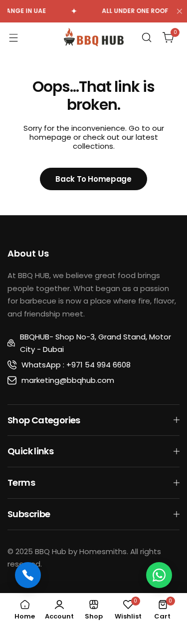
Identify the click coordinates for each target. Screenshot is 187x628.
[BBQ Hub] (94, 37)
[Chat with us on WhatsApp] (159, 575)
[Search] (147, 37)
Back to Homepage (93, 179)
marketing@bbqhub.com (67, 380)
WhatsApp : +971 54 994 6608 (76, 364)
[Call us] (28, 575)
